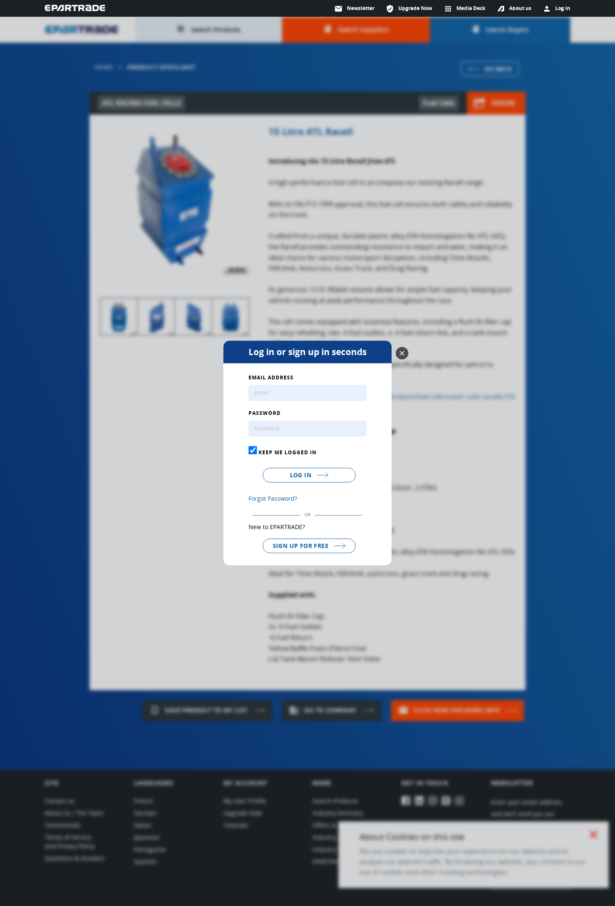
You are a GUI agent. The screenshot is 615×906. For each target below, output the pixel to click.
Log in (301, 475)
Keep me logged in (287, 452)
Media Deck (464, 9)
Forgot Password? (273, 498)
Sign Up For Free (302, 546)
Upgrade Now (409, 9)
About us (520, 8)
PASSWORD (265, 414)
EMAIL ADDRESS (271, 378)
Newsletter (354, 9)
